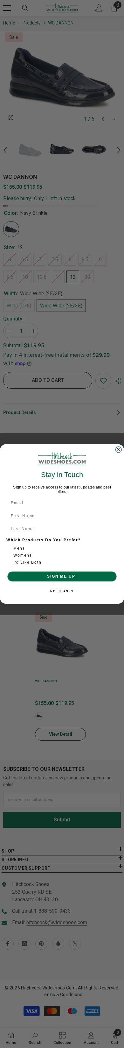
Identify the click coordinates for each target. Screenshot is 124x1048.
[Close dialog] (118, 450)
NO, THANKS (62, 591)
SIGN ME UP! (62, 576)
